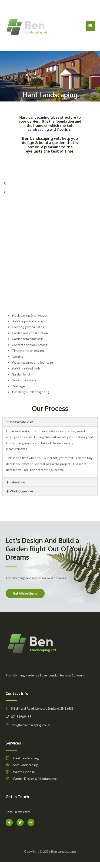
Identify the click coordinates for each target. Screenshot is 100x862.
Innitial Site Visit (21, 422)
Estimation (17, 482)
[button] (50, 183)
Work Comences (21, 491)
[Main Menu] (90, 26)
